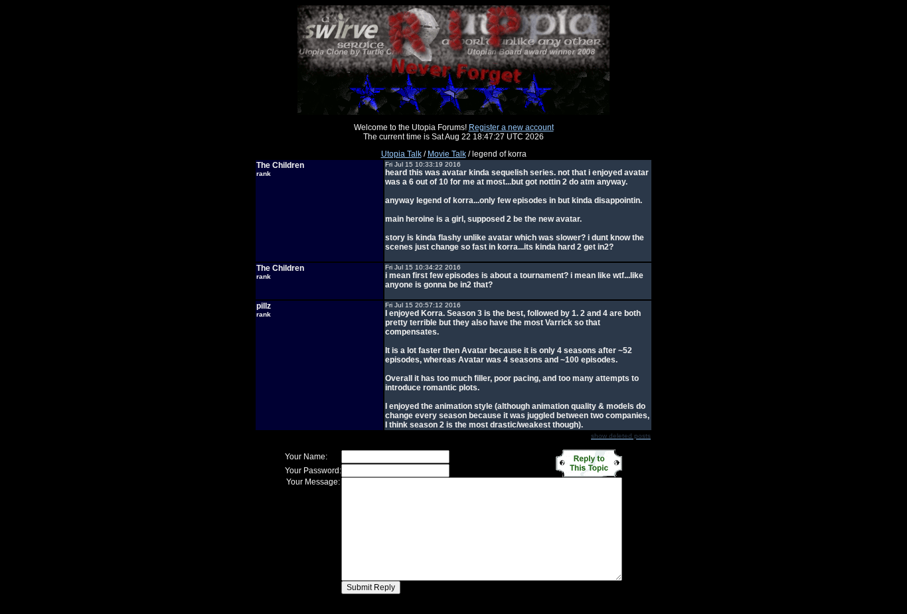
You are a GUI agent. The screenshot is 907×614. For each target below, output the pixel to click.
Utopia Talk (401, 154)
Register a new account (511, 127)
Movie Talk (447, 154)
